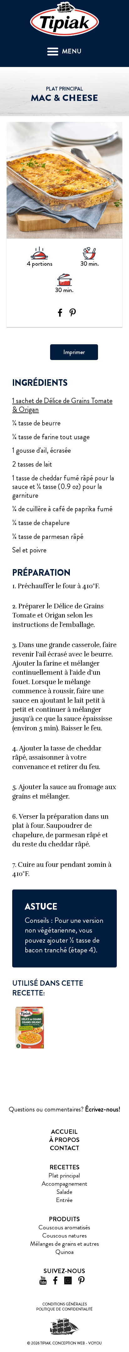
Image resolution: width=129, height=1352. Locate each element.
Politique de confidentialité (64, 1309)
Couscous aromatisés (64, 1227)
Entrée (64, 1200)
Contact (64, 1148)
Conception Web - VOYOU (77, 1343)
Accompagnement (64, 1183)
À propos (64, 1139)
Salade (64, 1191)
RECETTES (64, 1167)
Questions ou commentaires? (64, 1109)
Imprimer (74, 352)
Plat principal (64, 1175)
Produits (64, 1219)
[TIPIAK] (64, 18)
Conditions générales (64, 1304)
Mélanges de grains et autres (64, 1243)
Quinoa (64, 1251)
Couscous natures (64, 1235)
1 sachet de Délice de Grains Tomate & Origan (62, 405)
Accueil (64, 1131)
